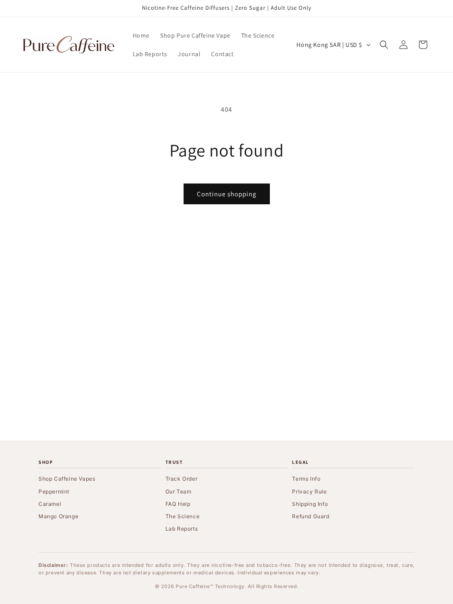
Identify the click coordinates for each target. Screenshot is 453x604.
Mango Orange (58, 516)
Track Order (181, 478)
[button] (384, 44)
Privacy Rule (309, 491)
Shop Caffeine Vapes (66, 478)
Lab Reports (181, 528)
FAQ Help (178, 504)
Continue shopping (227, 194)
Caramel (49, 504)
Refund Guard (310, 516)
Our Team (178, 491)
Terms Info (306, 478)
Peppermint (53, 491)
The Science (182, 516)
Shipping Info (310, 504)
